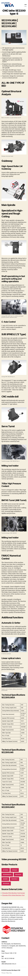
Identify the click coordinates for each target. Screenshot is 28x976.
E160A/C (14, 870)
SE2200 (5, 879)
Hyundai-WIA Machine (9, 893)
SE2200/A (18, 874)
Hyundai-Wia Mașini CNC (13, 970)
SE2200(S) (6, 883)
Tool (18, 893)
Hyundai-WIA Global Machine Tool (13, 895)
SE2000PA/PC (7, 874)
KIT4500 (5, 870)
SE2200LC (14, 879)
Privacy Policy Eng (6, 973)
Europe (22, 893)
